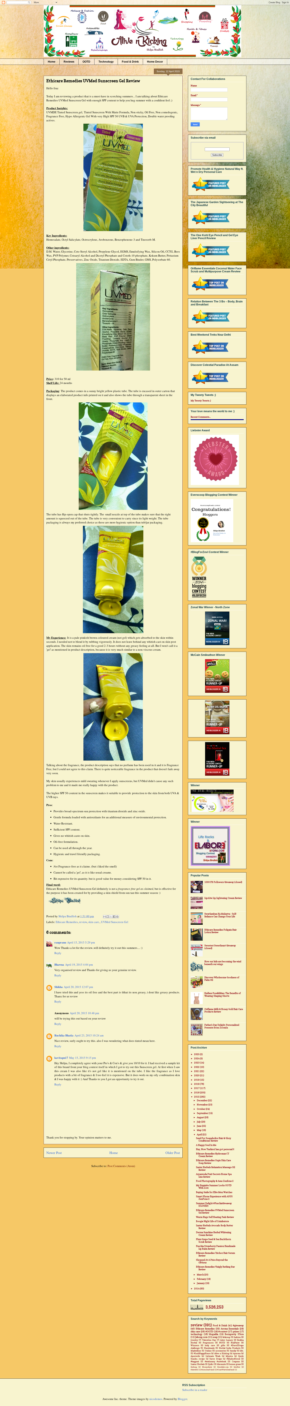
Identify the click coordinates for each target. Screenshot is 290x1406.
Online (208, 1351)
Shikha (58, 987)
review (83, 922)
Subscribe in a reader (194, 1390)
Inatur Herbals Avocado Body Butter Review (214, 1226)
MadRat (237, 1367)
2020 (197, 1075)
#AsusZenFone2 (207, 1370)
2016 (197, 1092)
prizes (236, 1331)
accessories (220, 1351)
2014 (197, 1288)
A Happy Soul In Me (206, 1145)
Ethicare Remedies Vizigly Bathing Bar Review (215, 1268)
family (233, 1351)
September (203, 1113)
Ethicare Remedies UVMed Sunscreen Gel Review (215, 1211)
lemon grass (235, 1364)
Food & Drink (130, 61)
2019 (197, 1079)
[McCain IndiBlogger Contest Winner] (217, 676)
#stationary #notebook (215, 1361)
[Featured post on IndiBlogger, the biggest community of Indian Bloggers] (210, 191)
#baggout (195, 1361)
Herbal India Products (229, 1348)
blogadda (213, 1334)
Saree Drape (215, 1359)
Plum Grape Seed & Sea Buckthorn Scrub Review (213, 1240)
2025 (197, 1054)
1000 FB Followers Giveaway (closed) (223, 882)
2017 (197, 1088)
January (201, 1283)
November (202, 1104)
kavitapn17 (61, 1058)
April (199, 1134)
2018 (197, 1084)
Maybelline (196, 1351)
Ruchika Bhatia (64, 1035)
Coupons (236, 1361)
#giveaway (238, 1325)
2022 (197, 1067)
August (200, 1117)
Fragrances (208, 1343)
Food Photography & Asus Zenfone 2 (215, 1181)
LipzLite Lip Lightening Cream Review (223, 898)
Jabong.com (201, 1337)
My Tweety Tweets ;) (201, 400)
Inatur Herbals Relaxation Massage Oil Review (215, 1168)
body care (210, 1345)
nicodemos (155, 1399)
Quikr (210, 1364)
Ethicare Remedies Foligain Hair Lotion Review (220, 931)
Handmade (209, 1348)
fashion (237, 1337)
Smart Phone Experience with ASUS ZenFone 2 (214, 1197)
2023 (197, 1062)
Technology (106, 61)
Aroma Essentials (230, 1328)
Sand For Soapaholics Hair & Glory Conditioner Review (213, 1139)
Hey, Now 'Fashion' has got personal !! (215, 1149)
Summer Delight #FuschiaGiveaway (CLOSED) (214, 1204)
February (202, 1279)
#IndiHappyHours (202, 1353)
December (202, 1100)
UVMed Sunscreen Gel (114, 922)
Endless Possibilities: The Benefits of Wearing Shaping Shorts (222, 994)
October (201, 1109)
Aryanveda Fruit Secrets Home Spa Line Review (214, 1175)
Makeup (226, 1337)
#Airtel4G (194, 1370)
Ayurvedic (195, 1356)
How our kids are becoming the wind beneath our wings (222, 962)
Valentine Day (209, 1340)
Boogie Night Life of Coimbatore (212, 1221)
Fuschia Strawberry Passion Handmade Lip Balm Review (215, 1247)
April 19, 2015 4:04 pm (79, 964)
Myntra (229, 1356)
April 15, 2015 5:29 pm (81, 942)
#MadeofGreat (233, 1359)
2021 (197, 1071)
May (199, 1130)
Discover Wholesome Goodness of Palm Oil (221, 978)
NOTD (222, 1343)
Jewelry (194, 1340)
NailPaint (235, 1343)
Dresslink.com (223, 1367)
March (200, 1274)
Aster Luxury (226, 1340)
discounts (221, 1364)
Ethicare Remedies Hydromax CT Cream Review (212, 1155)
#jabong (194, 1367)
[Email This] (104, 916)
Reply (57, 953)
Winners (195, 1345)
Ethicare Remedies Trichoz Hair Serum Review (215, 1254)
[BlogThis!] (107, 916)
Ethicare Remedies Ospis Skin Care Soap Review (213, 1161)
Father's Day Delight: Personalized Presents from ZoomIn (221, 1026)
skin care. (94, 922)
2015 (197, 1096)
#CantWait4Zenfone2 (225, 1370)
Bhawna (59, 964)
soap (215, 1337)
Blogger (182, 1399)
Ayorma (236, 1353)
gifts (223, 1345)
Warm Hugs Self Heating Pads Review (215, 1217)
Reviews (69, 61)
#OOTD (209, 1331)
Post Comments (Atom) (121, 1166)
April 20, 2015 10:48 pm (84, 1013)
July (199, 1121)
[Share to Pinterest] (117, 916)
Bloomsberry (207, 1367)
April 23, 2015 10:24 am (89, 1035)
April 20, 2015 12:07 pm (78, 987)
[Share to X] (111, 916)
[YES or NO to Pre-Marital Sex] (217, 759)
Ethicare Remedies (67, 922)
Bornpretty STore (234, 1334)
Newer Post (54, 1152)
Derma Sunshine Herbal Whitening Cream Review (213, 1233)
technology (196, 1334)
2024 (197, 1058)
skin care (195, 1331)
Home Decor (155, 61)
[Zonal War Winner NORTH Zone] (217, 629)
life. (242, 1351)
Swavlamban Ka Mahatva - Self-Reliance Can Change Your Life (220, 915)
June (199, 1126)
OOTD (86, 61)
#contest (222, 1331)
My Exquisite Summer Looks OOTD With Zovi (214, 1186)
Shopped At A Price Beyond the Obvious (212, 1261)
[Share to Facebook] (114, 916)
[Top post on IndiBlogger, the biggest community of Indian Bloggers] (210, 291)
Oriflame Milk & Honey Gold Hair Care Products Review (223, 1010)
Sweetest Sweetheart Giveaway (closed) (220, 947)
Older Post (172, 1152)
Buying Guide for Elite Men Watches (214, 1192)
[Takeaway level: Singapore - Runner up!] (217, 718)
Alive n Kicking (221, 1353)
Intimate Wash (213, 1356)
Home (51, 61)
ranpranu (60, 942)
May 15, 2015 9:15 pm (82, 1058)
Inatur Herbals (197, 1364)
